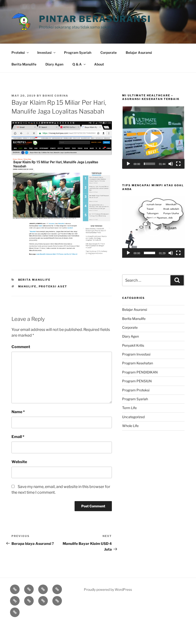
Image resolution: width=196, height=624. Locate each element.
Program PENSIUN (137, 381)
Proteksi (18, 52)
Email (17, 436)
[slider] (149, 164)
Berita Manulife (23, 64)
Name (18, 412)
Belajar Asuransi (139, 52)
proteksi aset (53, 286)
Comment (20, 347)
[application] (153, 137)
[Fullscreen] (178, 163)
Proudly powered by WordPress (108, 589)
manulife (27, 286)
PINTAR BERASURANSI (95, 19)
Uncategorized (133, 417)
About (99, 64)
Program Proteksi (135, 390)
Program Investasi (136, 354)
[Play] (128, 163)
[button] (153, 137)
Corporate (108, 52)
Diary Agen (54, 64)
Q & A (77, 64)
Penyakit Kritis (133, 345)
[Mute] (170, 163)
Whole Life (130, 426)
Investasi (44, 52)
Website (19, 462)
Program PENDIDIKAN (140, 372)
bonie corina (55, 95)
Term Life (129, 408)
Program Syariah (77, 52)
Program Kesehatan (137, 363)
